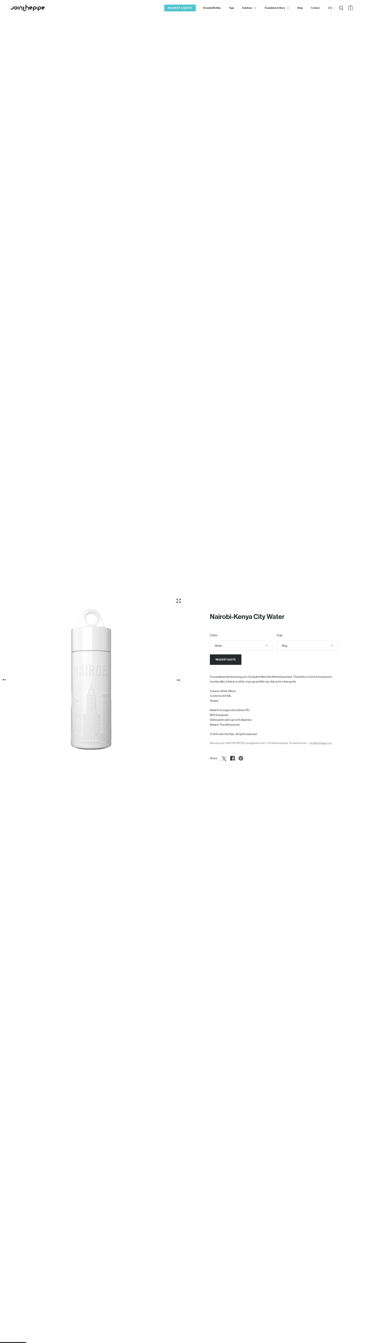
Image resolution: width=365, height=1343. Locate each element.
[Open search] (341, 8)
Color (213, 635)
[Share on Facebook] (232, 758)
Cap (279, 635)
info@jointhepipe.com (320, 743)
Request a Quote (180, 7)
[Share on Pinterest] (241, 758)
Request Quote (226, 659)
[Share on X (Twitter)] (224, 758)
